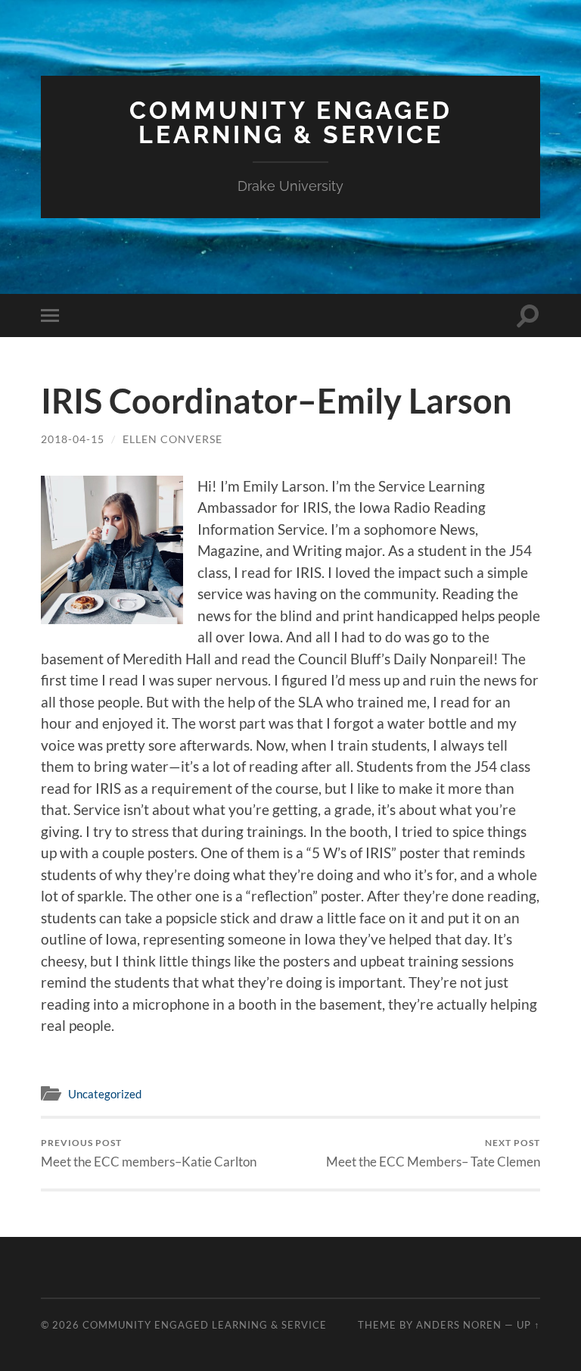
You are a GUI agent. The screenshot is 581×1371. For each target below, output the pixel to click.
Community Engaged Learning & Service (290, 122)
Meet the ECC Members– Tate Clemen (433, 1153)
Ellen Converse (172, 439)
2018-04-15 (72, 439)
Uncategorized (104, 1094)
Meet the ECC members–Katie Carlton (148, 1153)
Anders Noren (459, 1325)
